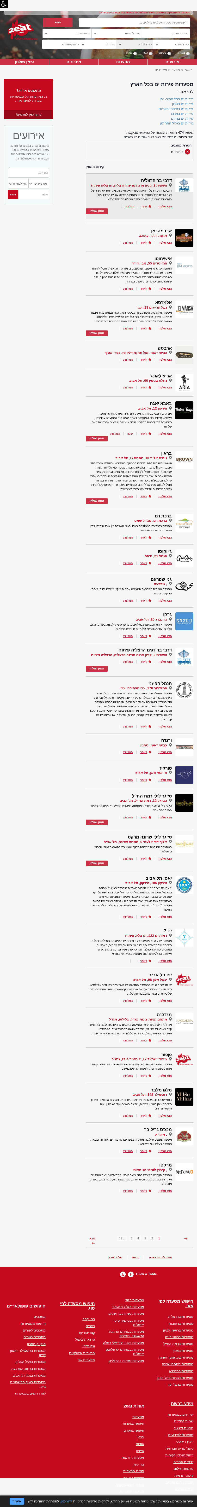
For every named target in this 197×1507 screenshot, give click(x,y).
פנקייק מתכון (36, 1344)
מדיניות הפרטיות (132, 1491)
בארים (90, 1326)
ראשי (188, 70)
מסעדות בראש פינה (179, 1337)
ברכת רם (163, 516)
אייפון (140, 1451)
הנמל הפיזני (160, 683)
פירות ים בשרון (182, 104)
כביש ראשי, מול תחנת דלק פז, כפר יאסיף (136, 353)
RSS (140, 1437)
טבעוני (162, 52)
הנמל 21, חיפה (156, 556)
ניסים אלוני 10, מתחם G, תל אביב (141, 458)
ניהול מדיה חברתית (179, 1448)
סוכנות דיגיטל (183, 1428)
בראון (166, 453)
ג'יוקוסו (165, 551)
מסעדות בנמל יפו (180, 1384)
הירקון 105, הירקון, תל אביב (146, 883)
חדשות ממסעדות (33, 1323)
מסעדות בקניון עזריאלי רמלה (123, 1343)
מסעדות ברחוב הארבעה (28, 1369)
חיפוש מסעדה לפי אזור (176, 1303)
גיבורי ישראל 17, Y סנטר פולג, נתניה (139, 1059)
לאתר (143, 242)
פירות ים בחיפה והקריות (176, 109)
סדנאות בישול (85, 1339)
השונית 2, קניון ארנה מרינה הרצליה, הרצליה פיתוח (129, 185)
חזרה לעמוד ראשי (160, 1257)
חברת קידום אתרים (179, 1482)
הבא (92, 1238)
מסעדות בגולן (134, 1300)
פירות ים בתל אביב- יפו (176, 99)
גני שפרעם (161, 579)
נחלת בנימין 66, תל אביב (148, 380)
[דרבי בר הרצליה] (184, 185)
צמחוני (181, 52)
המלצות (129, 206)
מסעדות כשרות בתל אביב (175, 1378)
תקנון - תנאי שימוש (130, 1485)
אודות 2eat (133, 1406)
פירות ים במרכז (182, 114)
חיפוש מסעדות (133, 1423)
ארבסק (165, 348)
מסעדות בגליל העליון (31, 1362)
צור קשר (138, 1464)
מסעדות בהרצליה (180, 1317)
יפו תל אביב (160, 975)
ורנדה (166, 740)
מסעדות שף (86, 1360)
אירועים (172, 62)
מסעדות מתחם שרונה (177, 1364)
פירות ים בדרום (182, 118)
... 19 (122, 1238)
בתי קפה (88, 1319)
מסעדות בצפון (183, 1351)
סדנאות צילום (183, 1469)
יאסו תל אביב (159, 878)
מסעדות (123, 62)
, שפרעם (160, 584)
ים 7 (168, 930)
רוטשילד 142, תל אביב (150, 1095)
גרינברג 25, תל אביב (151, 619)
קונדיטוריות (87, 1333)
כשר (145, 52)
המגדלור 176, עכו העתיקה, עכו (143, 688)
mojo (166, 1054)
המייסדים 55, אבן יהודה (149, 263)
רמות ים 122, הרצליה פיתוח (146, 936)
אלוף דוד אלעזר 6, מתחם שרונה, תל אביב (135, 842)
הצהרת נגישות (133, 1478)
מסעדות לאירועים (180, 1435)
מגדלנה (164, 1014)
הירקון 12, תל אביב (152, 408)
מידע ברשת (182, 1403)
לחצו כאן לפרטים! (28, 115)
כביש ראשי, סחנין (153, 745)
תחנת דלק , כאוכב (153, 235)
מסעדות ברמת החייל (178, 1344)
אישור (16, 1501)
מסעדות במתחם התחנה (175, 1357)
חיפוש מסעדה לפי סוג (77, 1306)
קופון (130, 433)
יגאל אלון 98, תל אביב (150, 980)
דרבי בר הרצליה (156, 180)
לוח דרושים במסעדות (30, 1393)
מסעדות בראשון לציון (178, 1330)
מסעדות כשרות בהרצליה (126, 1361)
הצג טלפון (165, 206)
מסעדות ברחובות (181, 1323)
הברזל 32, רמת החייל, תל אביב (143, 801)
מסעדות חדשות (133, 1458)
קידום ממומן (184, 1489)
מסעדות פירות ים (167, 70)
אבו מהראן (161, 231)
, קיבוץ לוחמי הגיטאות (150, 1170)
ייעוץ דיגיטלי (184, 1441)
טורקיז (166, 768)
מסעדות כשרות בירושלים (126, 1313)
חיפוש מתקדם (133, 1430)
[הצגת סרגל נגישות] (4, 4)
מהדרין (128, 52)
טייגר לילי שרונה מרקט (150, 837)
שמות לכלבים (183, 1421)
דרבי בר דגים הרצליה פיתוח (145, 650)
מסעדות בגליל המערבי (128, 1307)
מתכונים (74, 62)
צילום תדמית (183, 1476)
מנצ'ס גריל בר (158, 1129)
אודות (140, 1444)
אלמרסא (163, 302)
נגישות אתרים (183, 1462)
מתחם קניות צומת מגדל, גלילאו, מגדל (138, 1019)
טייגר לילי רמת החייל (152, 796)
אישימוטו (163, 258)
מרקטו (165, 1165)
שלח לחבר (115, 1257)
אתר (144, 206)
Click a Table (146, 1274)
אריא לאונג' (161, 376)
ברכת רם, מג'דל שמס (150, 520)
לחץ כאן (66, 1501)
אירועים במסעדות (180, 1414)
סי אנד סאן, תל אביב (151, 773)
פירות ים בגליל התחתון (176, 123)
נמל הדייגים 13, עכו (152, 307)
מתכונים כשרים (35, 1337)
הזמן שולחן (24, 62)
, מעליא (161, 1134)
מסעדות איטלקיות (82, 1353)
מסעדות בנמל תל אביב (29, 1375)
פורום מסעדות (133, 1471)
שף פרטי (88, 1346)
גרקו (167, 614)
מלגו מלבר (161, 1090)
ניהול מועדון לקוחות (179, 1455)
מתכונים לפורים (34, 1330)
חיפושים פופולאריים (26, 1306)
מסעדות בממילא (181, 1371)
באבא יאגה (161, 403)
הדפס (135, 1257)
